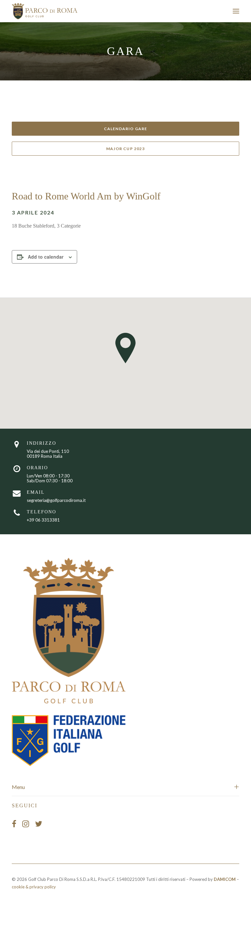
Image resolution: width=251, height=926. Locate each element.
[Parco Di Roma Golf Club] (45, 11)
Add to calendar (45, 256)
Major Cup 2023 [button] (125, 148)
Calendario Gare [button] (125, 128)
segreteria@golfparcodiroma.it (56, 500)
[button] (236, 11)
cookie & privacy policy (34, 886)
